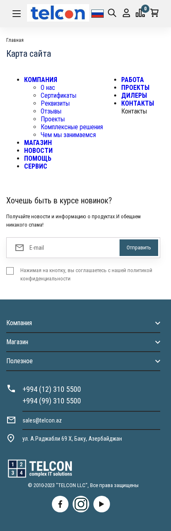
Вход (126, 14)
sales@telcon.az (42, 420)
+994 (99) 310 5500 (51, 400)
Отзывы (51, 111)
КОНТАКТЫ (137, 103)
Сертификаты (58, 95)
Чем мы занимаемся (68, 135)
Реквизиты (55, 103)
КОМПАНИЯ (40, 80)
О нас (48, 88)
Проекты (53, 119)
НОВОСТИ (38, 150)
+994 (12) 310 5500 (51, 389)
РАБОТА (132, 80)
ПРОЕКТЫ (135, 88)
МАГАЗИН (38, 143)
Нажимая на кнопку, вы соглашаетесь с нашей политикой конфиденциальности (86, 274)
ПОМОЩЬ (37, 158)
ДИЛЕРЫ (134, 95)
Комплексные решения (72, 127)
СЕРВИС (35, 166)
